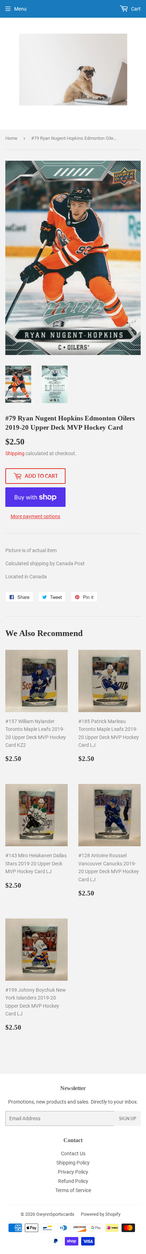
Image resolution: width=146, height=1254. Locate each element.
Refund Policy (73, 1181)
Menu (20, 9)
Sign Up (127, 1118)
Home (11, 138)
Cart (135, 9)
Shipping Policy (73, 1163)
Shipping (14, 453)
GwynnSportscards (55, 1214)
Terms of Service (73, 1190)
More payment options (35, 516)
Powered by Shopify (100, 1214)
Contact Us (73, 1153)
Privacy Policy (73, 1172)
